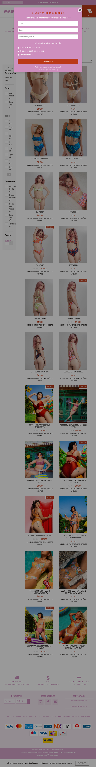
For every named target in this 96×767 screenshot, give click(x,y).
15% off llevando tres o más (30, 47)
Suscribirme (48, 61)
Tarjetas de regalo (26, 54)
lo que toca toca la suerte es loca (32, 51)
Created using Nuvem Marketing (48, 69)
